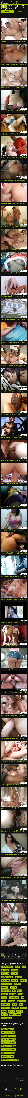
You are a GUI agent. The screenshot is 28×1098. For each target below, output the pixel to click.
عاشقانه (19, 1080)
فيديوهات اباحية (7, 1080)
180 (18, 957)
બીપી (3, 1078)
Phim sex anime (7, 1078)
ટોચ (7, 15)
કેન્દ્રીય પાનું (8, 1096)
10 (8, 957)
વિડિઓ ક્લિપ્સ (10, 6)
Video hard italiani (22, 1078)
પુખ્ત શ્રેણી (22, 6)
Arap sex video (14, 1078)
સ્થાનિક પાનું (4, 6)
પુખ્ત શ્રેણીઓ (19, 1096)
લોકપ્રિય (20, 12)
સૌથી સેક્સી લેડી (16, 6)
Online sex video (13, 1080)
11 (12, 957)
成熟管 (21, 1080)
